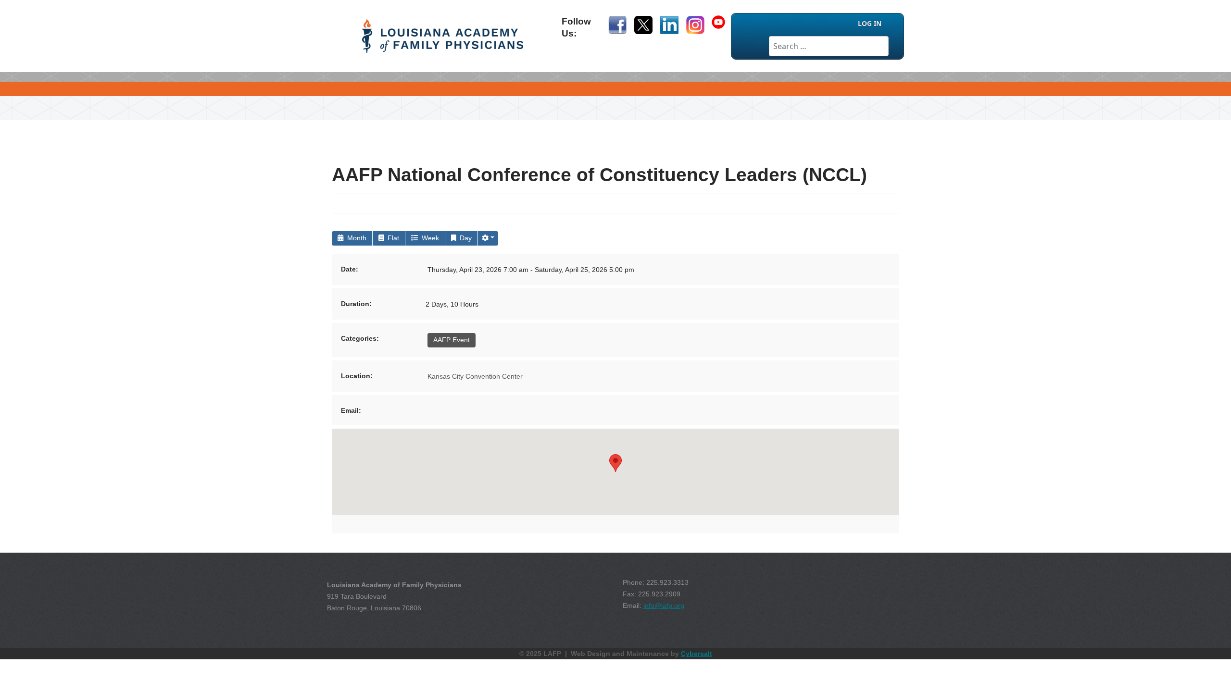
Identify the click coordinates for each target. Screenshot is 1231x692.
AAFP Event (451, 340)
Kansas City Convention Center (475, 376)
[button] (488, 238)
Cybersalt (696, 653)
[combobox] (829, 46)
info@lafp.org (663, 605)
